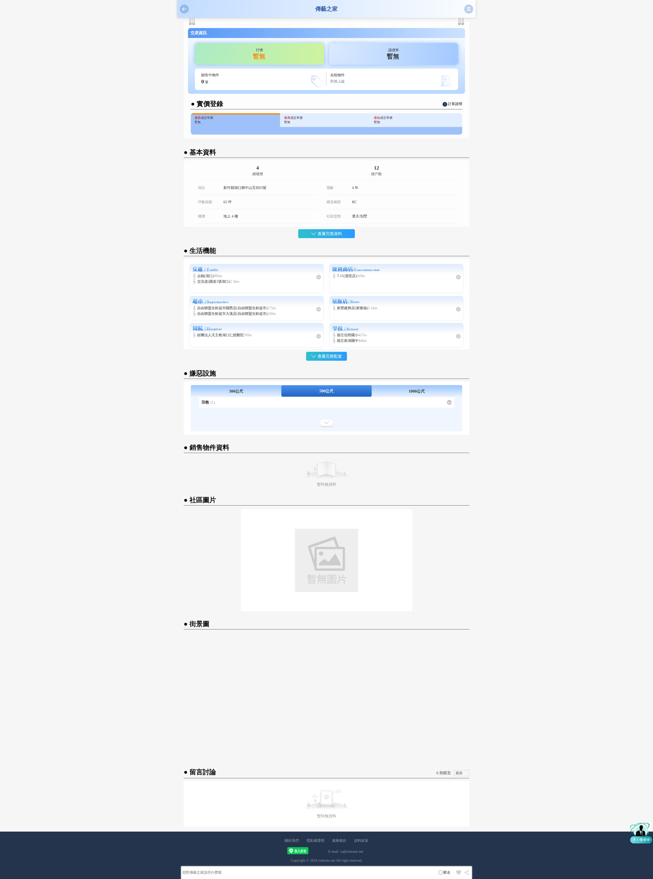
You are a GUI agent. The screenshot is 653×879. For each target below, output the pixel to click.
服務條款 (339, 841)
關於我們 (292, 841)
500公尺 (326, 391)
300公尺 (236, 391)
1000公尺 (417, 391)
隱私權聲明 (315, 841)
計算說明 (455, 104)
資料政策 (361, 841)
